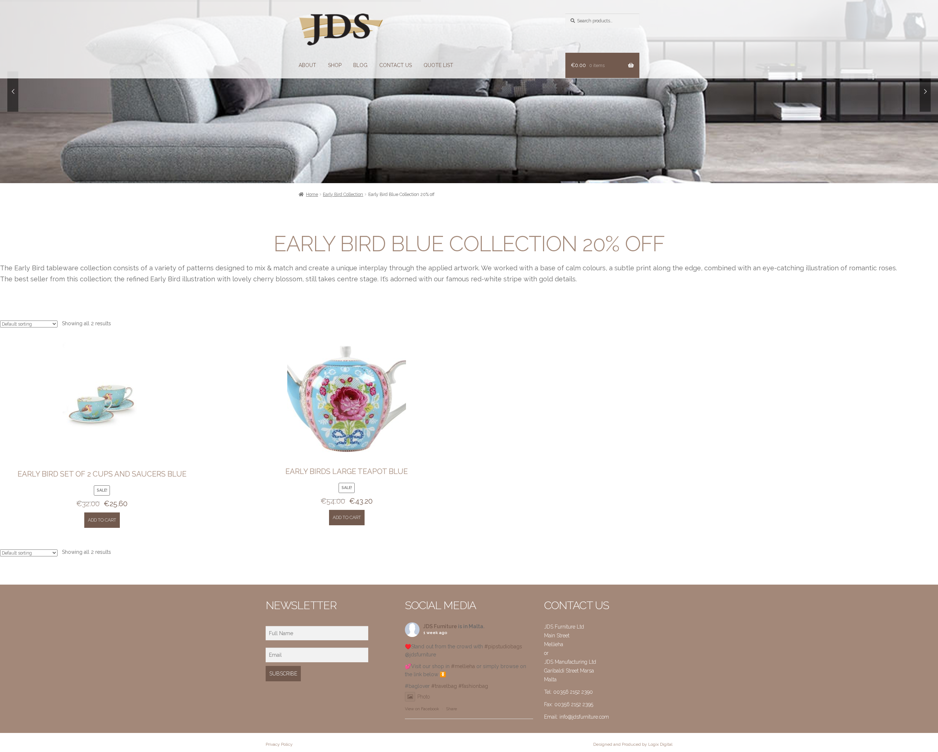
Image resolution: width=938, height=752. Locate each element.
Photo (423, 697)
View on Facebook (422, 709)
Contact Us (395, 65)
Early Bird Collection (343, 194)
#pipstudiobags (503, 646)
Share (451, 709)
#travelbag (444, 686)
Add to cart (102, 520)
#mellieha (463, 666)
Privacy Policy (279, 744)
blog (360, 65)
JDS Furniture (440, 626)
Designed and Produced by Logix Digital (632, 744)
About (307, 65)
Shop (334, 65)
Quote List (438, 65)
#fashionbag (473, 686)
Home (312, 194)
